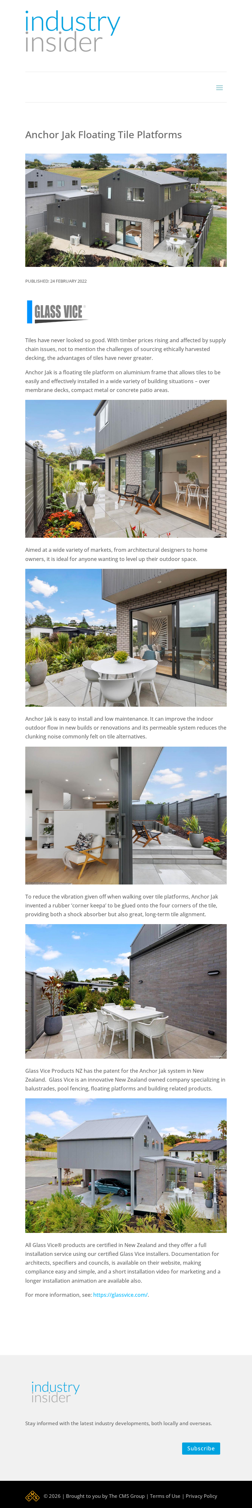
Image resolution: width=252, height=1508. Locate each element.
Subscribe (201, 1448)
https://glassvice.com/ (120, 1294)
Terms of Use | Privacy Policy (183, 1496)
